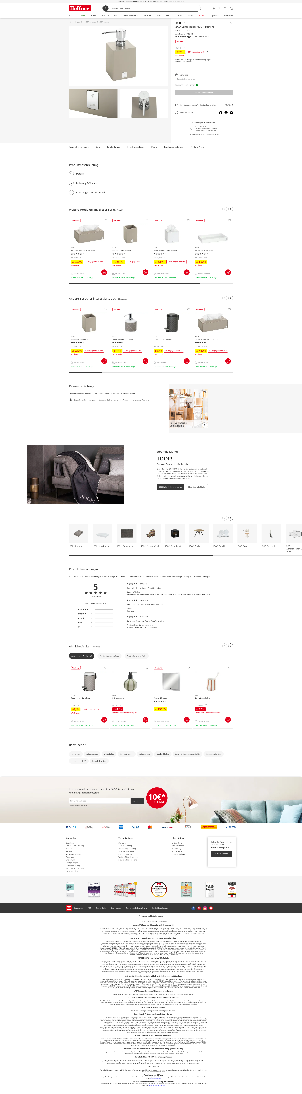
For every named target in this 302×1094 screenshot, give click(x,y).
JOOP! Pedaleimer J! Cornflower (164, 306)
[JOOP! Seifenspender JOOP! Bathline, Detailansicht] (93, 103)
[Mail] (231, 112)
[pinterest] (199, 908)
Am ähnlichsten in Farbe (136, 656)
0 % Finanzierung (73, 865)
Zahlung (69, 848)
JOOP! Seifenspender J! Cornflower (124, 306)
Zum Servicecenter (221, 854)
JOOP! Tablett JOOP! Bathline (204, 217)
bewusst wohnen (178, 854)
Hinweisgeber (116, 908)
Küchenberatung (125, 846)
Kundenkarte (177, 851)
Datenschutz (101, 908)
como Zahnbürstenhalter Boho (205, 665)
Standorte (122, 843)
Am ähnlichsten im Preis (109, 656)
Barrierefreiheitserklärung (136, 908)
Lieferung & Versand (87, 183)
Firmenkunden (72, 871)
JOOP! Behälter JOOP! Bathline (122, 217)
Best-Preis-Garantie (126, 851)
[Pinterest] (226, 112)
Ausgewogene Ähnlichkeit (81, 656)
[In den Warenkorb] (104, 272)
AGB (89, 908)
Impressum (78, 908)
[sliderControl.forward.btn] (230, 209)
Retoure (69, 851)
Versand (188, 62)
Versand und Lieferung (75, 846)
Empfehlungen (113, 147)
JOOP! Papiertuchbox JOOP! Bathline (83, 217)
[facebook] (193, 908)
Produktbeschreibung (79, 147)
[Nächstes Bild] (230, 518)
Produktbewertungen (174, 147)
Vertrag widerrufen (73, 854)
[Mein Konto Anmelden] (219, 8)
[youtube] (211, 908)
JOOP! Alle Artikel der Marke (170, 487)
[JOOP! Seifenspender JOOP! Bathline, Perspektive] (118, 56)
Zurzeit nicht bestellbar (204, 92)
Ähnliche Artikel (198, 147)
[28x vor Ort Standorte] (214, 8)
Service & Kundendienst (75, 868)
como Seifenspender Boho (121, 665)
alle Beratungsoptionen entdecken (204, 134)
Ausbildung (176, 848)
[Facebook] (220, 112)
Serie (98, 147)
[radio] (95, 609)
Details (80, 173)
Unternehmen (177, 843)
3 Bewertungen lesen (200, 36)
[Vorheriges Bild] (224, 518)
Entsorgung (70, 860)
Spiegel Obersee (158, 665)
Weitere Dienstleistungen (128, 857)
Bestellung (70, 843)
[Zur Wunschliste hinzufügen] (232, 23)
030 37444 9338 (200, 127)
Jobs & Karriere (178, 846)
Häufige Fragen (72, 863)
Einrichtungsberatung (127, 848)
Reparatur (70, 857)
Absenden (138, 801)
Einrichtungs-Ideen (135, 147)
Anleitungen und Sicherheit (91, 192)
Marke (154, 147)
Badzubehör (77, 745)
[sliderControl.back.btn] (224, 209)
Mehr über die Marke (196, 487)
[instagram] (205, 908)
